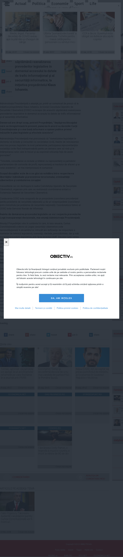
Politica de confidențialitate (95, 308)
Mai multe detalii (22, 308)
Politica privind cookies (67, 308)
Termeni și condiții (43, 308)
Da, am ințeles (61, 298)
